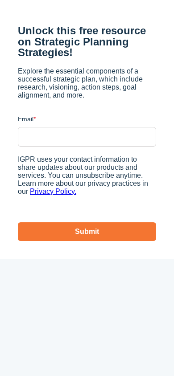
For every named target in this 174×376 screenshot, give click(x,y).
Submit (87, 231)
